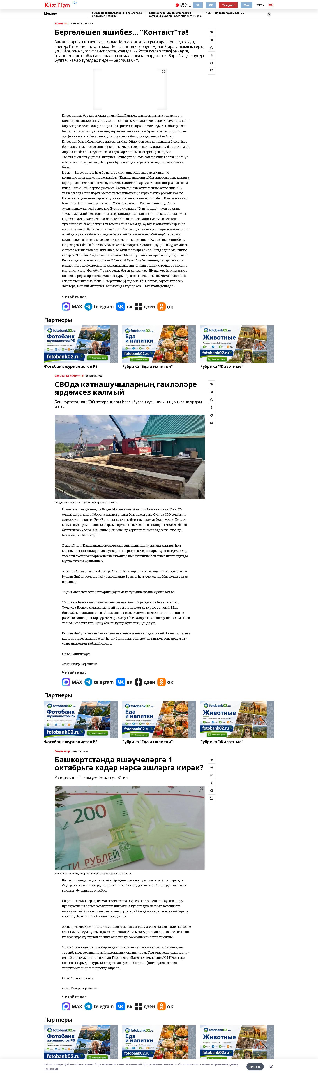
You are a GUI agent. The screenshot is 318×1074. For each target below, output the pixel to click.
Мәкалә (50, 13)
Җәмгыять (62, 23)
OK (211, 5)
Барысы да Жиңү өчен (69, 375)
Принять (255, 1066)
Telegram (228, 5)
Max (246, 5)
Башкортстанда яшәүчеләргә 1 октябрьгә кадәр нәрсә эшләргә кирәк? (175, 14)
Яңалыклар (62, 751)
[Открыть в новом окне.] (72, 306)
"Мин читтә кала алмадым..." (226, 13)
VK (197, 5)
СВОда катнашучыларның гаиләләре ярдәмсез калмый (117, 14)
